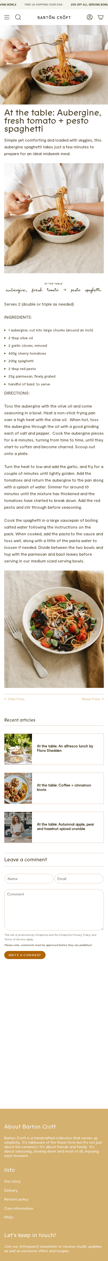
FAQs (8, 1217)
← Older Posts (14, 699)
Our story (12, 1181)
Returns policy (16, 1199)
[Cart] (101, 17)
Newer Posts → (93, 699)
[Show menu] (7, 17)
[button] (18, 17)
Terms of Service (14, 939)
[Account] (90, 17)
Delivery (11, 1190)
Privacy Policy (81, 934)
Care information (18, 1208)
